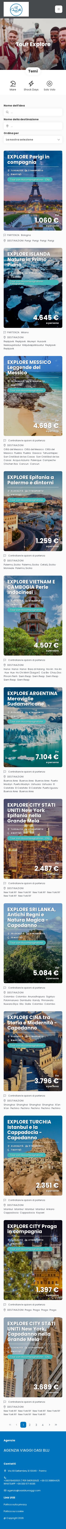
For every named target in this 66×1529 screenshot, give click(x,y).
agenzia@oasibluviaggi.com (24, 1490)
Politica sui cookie (13, 1511)
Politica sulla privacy (15, 1504)
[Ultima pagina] (56, 1425)
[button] (58, 9)
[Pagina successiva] (49, 1425)
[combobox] (33, 126)
